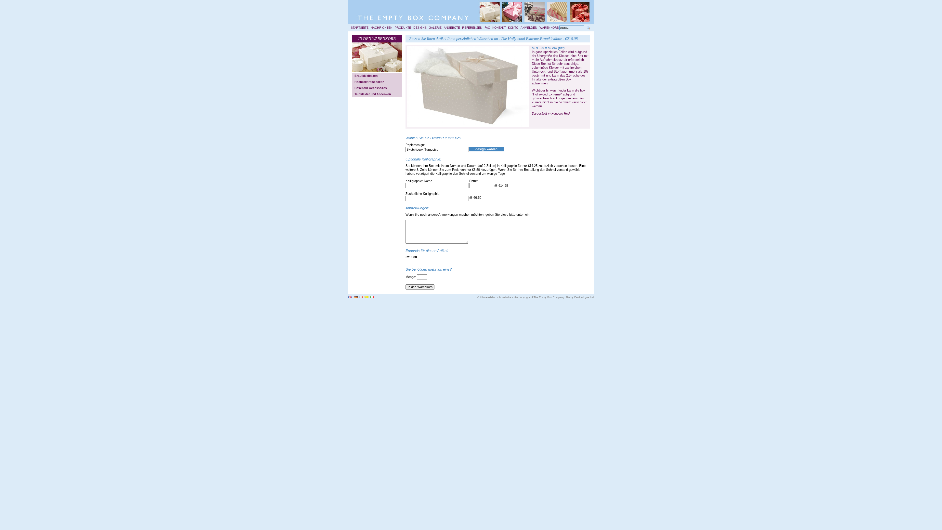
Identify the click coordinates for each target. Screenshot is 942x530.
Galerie (435, 27)
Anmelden (529, 27)
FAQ (487, 27)
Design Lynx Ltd (584, 297)
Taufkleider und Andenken (372, 94)
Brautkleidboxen (366, 76)
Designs (420, 27)
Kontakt (499, 27)
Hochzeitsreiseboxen (369, 82)
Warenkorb (549, 27)
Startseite (359, 27)
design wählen (486, 149)
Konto (513, 27)
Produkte (403, 27)
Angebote (452, 27)
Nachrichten (381, 27)
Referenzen (472, 27)
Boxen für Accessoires (370, 88)
